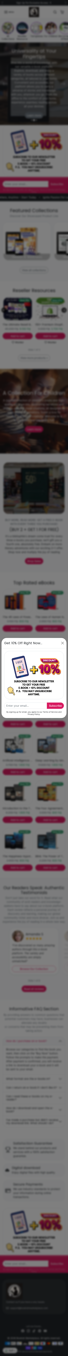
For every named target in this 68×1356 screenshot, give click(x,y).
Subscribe (55, 705)
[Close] (62, 643)
